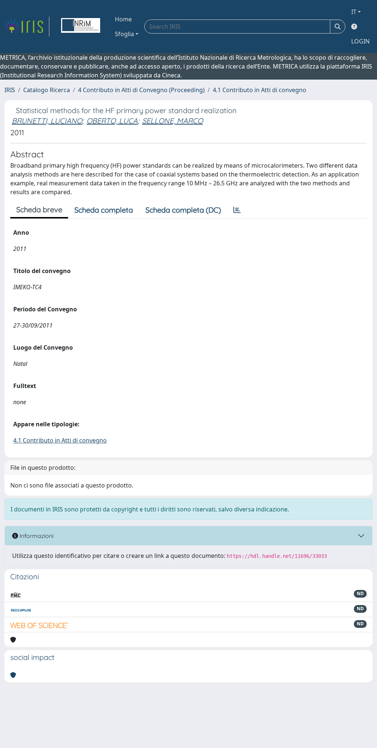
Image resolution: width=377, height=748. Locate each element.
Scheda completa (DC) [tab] (183, 209)
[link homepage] (26, 26)
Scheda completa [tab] (103, 209)
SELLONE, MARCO (172, 120)
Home (123, 19)
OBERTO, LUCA (112, 120)
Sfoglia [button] (124, 34)
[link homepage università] (80, 26)
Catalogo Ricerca (46, 90)
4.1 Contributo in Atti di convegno (259, 90)
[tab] (237, 210)
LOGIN (360, 41)
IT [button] (353, 12)
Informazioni (35, 535)
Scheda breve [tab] (39, 209)
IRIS (9, 90)
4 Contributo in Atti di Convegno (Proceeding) (141, 90)
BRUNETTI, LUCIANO (47, 120)
